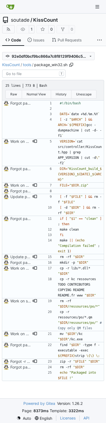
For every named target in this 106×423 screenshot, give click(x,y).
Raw (13, 94)
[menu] (24, 418)
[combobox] (34, 74)
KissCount (45, 20)
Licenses (68, 418)
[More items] (99, 40)
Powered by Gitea (39, 403)
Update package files (29, 196)
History (61, 94)
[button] (35, 141)
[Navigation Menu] (97, 6)
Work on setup (23, 301)
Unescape (84, 94)
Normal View (36, 94)
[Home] (10, 7)
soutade (20, 20)
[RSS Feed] (8, 29)
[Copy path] (71, 65)
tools (27, 64)
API (86, 418)
